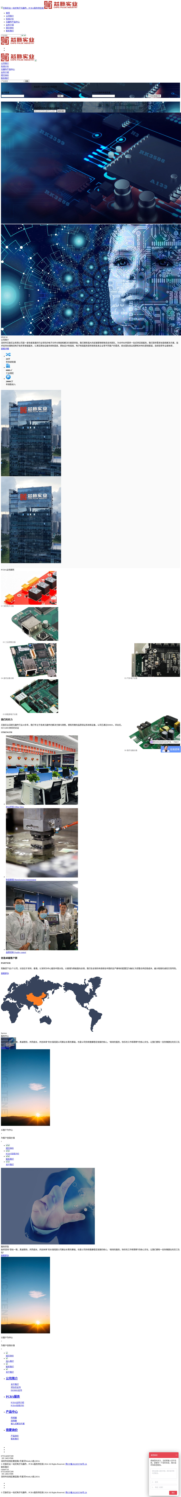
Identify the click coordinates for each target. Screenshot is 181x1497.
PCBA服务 (13, 1396)
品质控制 (16, 952)
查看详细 (5, 349)
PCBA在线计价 (154, 96)
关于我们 (15, 1384)
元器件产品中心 (13, 22)
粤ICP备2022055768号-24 (76, 1464)
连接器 (14, 1421)
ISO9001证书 (16, 1390)
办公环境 (15, 807)
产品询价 (15, 1436)
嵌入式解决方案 (18, 1424)
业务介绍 (10, 25)
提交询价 (10, 28)
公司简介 (10, 16)
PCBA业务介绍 (17, 1402)
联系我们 (10, 31)
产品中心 (12, 1411)
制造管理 (21, 880)
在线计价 (10, 19)
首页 (8, 13)
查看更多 (5, 973)
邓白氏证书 (16, 1387)
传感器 (14, 1418)
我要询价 (12, 1430)
